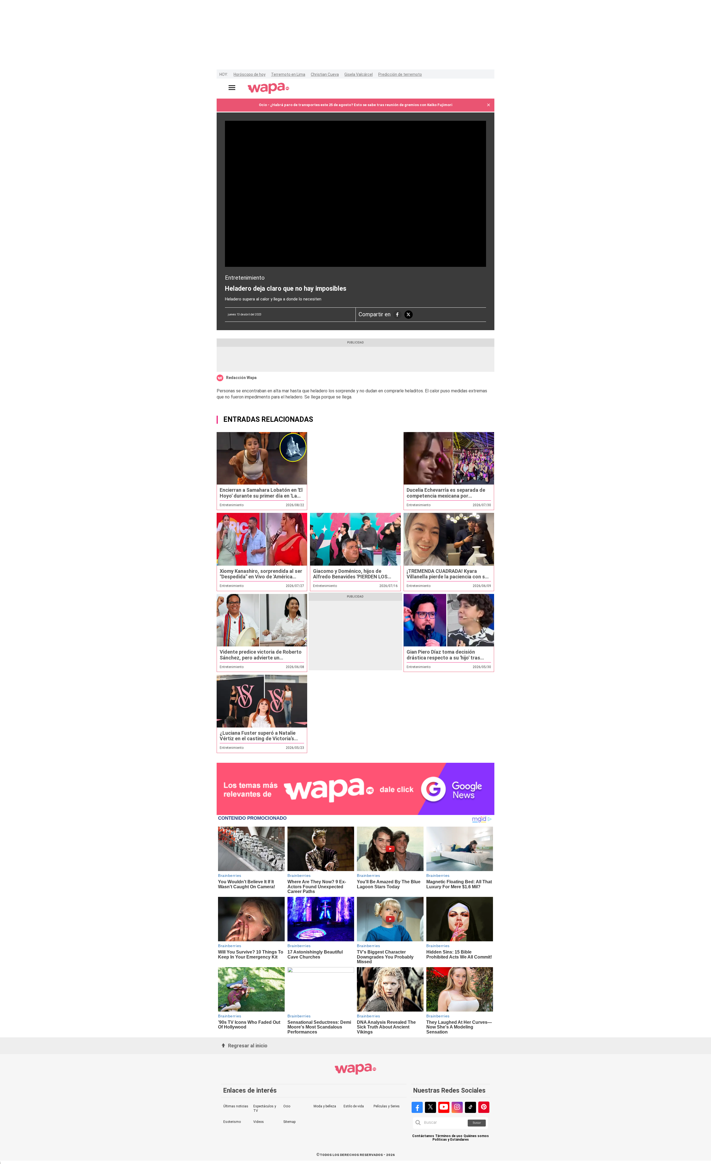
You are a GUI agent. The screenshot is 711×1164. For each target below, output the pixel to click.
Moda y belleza (325, 1106)
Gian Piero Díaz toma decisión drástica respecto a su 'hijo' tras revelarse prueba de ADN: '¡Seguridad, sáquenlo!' (443, 660)
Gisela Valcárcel (358, 74)
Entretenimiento (245, 277)
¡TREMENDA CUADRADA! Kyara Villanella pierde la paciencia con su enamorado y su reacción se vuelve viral (447, 579)
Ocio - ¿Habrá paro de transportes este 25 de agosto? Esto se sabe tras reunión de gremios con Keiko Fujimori (355, 105)
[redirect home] (268, 88)
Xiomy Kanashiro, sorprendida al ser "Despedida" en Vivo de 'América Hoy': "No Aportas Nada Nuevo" (261, 576)
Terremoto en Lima (288, 74)
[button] (488, 105)
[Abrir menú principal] (232, 87)
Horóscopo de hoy (250, 74)
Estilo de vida (354, 1106)
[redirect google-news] (355, 789)
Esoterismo (232, 1122)
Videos (258, 1122)
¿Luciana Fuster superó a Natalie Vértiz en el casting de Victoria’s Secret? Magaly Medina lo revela (258, 738)
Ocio (286, 1106)
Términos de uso (448, 1136)
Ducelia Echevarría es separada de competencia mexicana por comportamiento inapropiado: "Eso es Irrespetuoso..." (447, 498)
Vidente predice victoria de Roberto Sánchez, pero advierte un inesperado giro (261, 657)
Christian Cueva (325, 74)
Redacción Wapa (241, 377)
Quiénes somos (476, 1136)
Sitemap (289, 1122)
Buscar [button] (477, 1122)
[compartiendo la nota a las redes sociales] (397, 314)
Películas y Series (387, 1106)
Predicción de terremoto (400, 74)
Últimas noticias (235, 1106)
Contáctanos (423, 1136)
